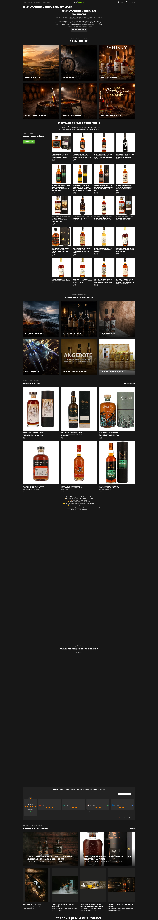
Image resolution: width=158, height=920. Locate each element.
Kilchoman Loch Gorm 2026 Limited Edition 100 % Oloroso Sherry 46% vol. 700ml (60, 250)
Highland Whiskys (81, 127)
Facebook (70, 507)
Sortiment (37, 2)
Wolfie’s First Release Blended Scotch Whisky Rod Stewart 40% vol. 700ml (71, 487)
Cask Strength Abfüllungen (89, 23)
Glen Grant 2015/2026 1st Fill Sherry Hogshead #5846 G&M (61, 280)
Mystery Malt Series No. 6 (32, 904)
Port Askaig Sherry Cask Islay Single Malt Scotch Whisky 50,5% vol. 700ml (82, 218)
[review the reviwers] (59, 805)
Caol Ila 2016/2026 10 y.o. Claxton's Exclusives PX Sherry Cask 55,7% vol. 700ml (82, 156)
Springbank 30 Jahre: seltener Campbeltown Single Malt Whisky (92, 905)
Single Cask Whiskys (75, 23)
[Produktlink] (61, 147)
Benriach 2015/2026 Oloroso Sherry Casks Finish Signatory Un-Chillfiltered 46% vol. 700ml (61, 188)
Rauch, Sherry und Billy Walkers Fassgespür (63, 905)
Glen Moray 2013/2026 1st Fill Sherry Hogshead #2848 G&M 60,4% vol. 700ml (125, 249)
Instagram (78, 507)
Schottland (88, 21)
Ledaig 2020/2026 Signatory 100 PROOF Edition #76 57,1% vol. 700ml (103, 249)
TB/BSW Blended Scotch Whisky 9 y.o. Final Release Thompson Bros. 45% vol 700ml (124, 188)
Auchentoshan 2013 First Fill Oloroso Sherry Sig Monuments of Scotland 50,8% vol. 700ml (61, 219)
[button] (24, 649)
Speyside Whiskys (66, 127)
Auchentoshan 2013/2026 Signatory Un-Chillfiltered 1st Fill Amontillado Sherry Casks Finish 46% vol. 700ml (82, 188)
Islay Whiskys (98, 126)
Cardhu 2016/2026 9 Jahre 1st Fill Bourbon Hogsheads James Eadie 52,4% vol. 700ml (103, 281)
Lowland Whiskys (96, 127)
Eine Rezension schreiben (124, 793)
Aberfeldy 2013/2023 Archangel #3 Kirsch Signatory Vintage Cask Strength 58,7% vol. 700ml (33, 434)
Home (24, 2)
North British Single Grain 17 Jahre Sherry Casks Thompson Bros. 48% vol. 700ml (82, 250)
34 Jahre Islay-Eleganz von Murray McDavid (120, 905)
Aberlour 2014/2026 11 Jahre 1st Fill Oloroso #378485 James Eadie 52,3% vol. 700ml (103, 218)
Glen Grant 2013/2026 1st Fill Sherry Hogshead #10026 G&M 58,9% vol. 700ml (82, 281)
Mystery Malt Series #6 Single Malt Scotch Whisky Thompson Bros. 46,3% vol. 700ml (125, 157)
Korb (133, 2)
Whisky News (46, 2)
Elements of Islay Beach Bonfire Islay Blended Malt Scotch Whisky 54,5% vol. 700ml (33, 487)
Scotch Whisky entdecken (78, 29)
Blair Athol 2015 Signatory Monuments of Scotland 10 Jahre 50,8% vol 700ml (124, 218)
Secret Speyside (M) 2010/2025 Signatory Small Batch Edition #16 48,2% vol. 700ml (109, 487)
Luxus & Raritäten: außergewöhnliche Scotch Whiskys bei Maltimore (107, 858)
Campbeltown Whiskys (92, 129)
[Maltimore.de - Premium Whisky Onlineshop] (79, 2)
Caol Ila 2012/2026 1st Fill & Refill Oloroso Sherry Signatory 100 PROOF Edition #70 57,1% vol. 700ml (125, 282)
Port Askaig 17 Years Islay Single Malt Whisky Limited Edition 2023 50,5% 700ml (71, 434)
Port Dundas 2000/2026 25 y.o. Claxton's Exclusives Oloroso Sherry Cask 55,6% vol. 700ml (103, 157)
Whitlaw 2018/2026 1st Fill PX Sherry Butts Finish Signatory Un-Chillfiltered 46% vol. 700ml (104, 188)
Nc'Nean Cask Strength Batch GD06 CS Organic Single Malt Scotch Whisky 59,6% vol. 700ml (109, 434)
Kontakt (30, 2)
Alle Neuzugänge (29, 141)
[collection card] (41, 63)
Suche (121, 2)
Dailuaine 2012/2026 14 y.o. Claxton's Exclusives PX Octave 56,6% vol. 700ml (60, 156)
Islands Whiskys (71, 129)
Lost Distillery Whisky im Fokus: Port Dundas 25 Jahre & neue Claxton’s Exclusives (50, 858)
